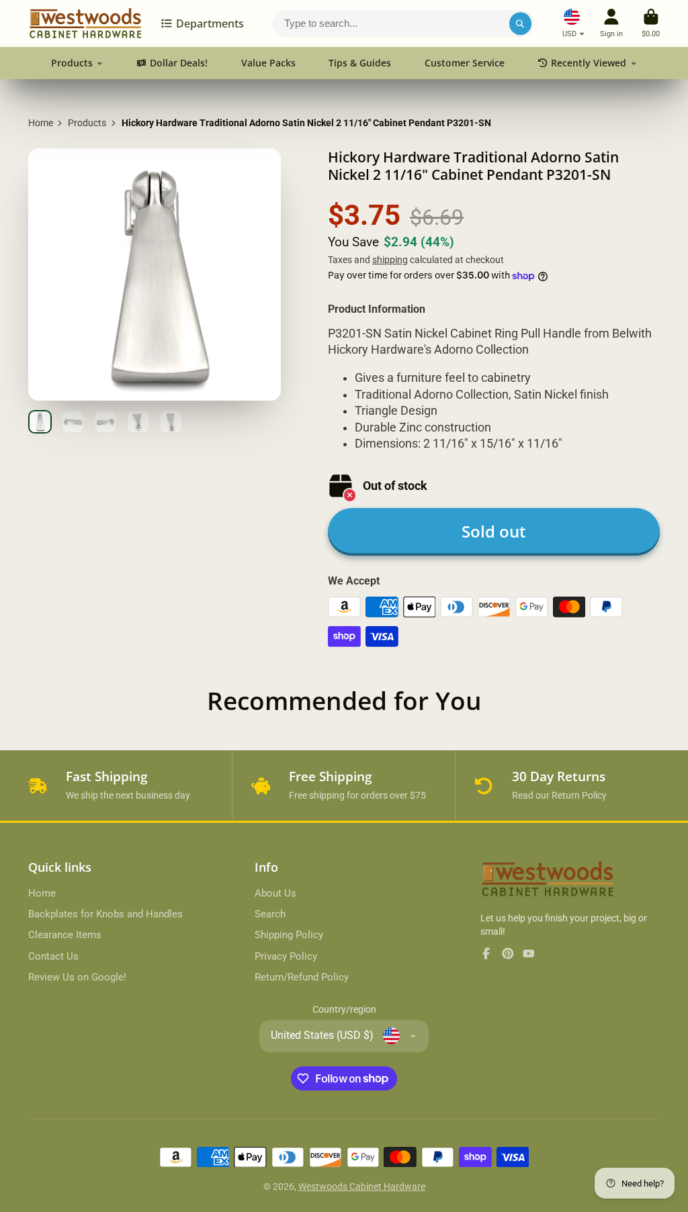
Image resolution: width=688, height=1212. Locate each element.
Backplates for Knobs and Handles (105, 914)
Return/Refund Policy (302, 977)
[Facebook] (486, 954)
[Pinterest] (508, 954)
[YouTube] (529, 954)
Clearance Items (64, 935)
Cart (651, 23)
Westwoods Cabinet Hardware (361, 1186)
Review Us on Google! (77, 977)
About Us (275, 893)
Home (40, 122)
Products (72, 62)
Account (611, 23)
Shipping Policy (289, 935)
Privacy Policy (286, 956)
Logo (85, 23)
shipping (390, 259)
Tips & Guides (360, 62)
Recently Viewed (588, 62)
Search (270, 914)
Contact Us (53, 956)
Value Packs (268, 62)
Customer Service (465, 62)
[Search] (520, 23)
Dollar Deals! (179, 62)
